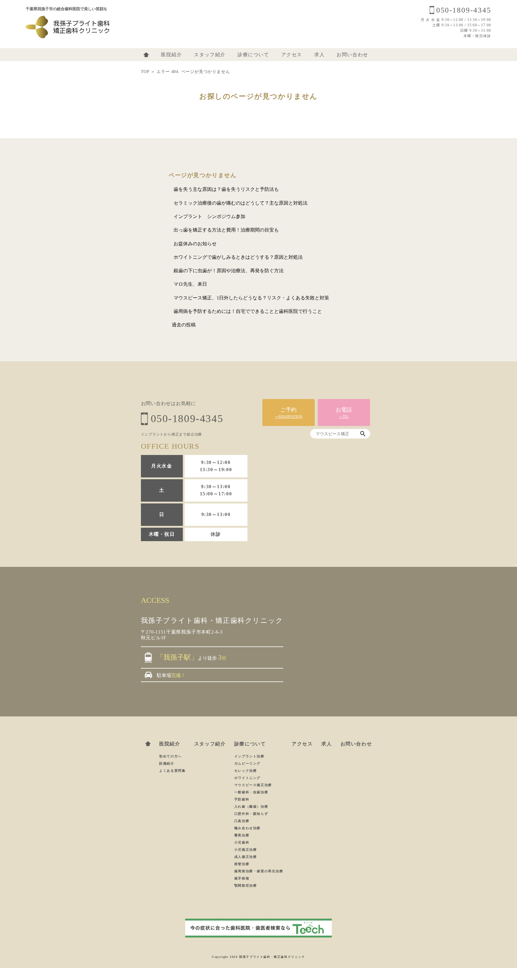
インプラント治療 (249, 756)
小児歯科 (241, 842)
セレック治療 (245, 770)
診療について (253, 54)
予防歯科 (241, 799)
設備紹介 (166, 763)
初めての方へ (170, 756)
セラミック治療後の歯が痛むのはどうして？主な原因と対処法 (241, 203)
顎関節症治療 (245, 885)
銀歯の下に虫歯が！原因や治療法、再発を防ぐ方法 (229, 270)
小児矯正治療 (245, 849)
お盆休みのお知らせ (195, 243)
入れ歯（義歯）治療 (251, 806)
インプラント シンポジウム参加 (209, 216)
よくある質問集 (172, 770)
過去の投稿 (184, 324)
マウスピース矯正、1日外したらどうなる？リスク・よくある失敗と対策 (251, 297)
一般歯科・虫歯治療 (251, 792)
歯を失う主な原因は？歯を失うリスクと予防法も (226, 189)
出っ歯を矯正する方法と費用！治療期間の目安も (226, 229)
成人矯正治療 (245, 857)
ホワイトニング (247, 778)
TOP (145, 71)
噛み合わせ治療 (247, 828)
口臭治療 (241, 821)
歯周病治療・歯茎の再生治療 (258, 871)
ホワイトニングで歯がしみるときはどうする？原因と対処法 (238, 257)
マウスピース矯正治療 (253, 785)
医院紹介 (171, 54)
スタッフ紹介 (210, 54)
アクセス (291, 54)
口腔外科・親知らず (251, 813)
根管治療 (241, 864)
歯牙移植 (241, 878)
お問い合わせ (352, 54)
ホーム (146, 54)
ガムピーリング (247, 763)
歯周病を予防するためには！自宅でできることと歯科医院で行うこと (248, 311)
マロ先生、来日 (190, 284)
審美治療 (241, 835)
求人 (319, 54)
